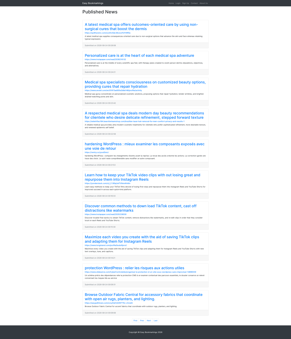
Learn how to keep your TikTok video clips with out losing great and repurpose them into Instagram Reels (142, 177)
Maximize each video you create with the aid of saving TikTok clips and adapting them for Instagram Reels (142, 239)
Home (171, 3)
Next (149, 320)
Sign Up (185, 3)
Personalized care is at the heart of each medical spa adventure (139, 55)
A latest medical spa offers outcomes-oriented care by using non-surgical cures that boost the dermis (141, 26)
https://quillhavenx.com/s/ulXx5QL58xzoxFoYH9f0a (107, 33)
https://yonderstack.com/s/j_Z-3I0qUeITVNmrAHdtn (107, 183)
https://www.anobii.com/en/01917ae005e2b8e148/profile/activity (113, 90)
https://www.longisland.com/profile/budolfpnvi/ (106, 245)
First (135, 320)
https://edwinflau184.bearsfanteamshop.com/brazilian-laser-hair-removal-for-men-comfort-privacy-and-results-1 (134, 121)
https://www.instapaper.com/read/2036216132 (105, 59)
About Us (204, 3)
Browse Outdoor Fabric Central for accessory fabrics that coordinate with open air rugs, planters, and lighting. (144, 296)
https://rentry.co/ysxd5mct (97, 152)
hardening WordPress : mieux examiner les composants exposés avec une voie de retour (144, 146)
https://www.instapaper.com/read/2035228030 (105, 214)
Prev (142, 320)
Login (178, 3)
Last (155, 320)
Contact (194, 3)
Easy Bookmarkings (92, 3)
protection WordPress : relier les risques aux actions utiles (134, 268)
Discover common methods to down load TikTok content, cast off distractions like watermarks (141, 208)
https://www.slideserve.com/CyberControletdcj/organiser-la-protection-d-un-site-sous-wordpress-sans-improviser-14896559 (140, 272)
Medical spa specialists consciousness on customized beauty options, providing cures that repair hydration (145, 84)
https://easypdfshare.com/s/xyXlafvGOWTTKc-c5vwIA (109, 303)
